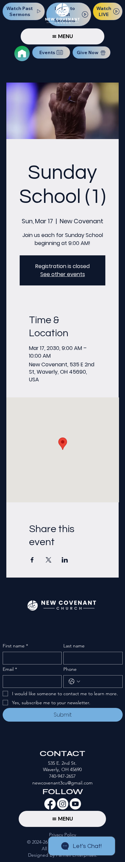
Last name (74, 646)
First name (15, 646)
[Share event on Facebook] (32, 560)
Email (10, 669)
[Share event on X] (48, 560)
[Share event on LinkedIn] (65, 560)
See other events (62, 274)
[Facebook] (50, 804)
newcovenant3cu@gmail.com (62, 783)
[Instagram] (62, 804)
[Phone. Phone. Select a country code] (74, 682)
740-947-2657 (62, 776)
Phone (70, 669)
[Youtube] (75, 804)
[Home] (22, 53)
